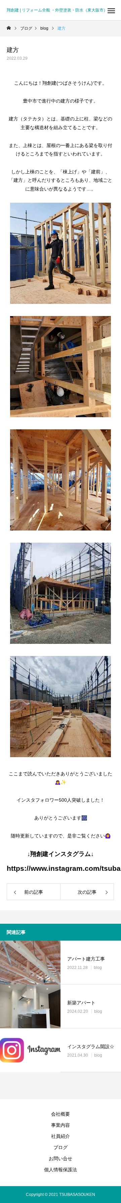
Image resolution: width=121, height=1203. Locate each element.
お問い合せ (60, 1158)
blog (98, 967)
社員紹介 (60, 1136)
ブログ (60, 1147)
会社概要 (60, 1114)
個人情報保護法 (60, 1169)
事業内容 (60, 1125)
